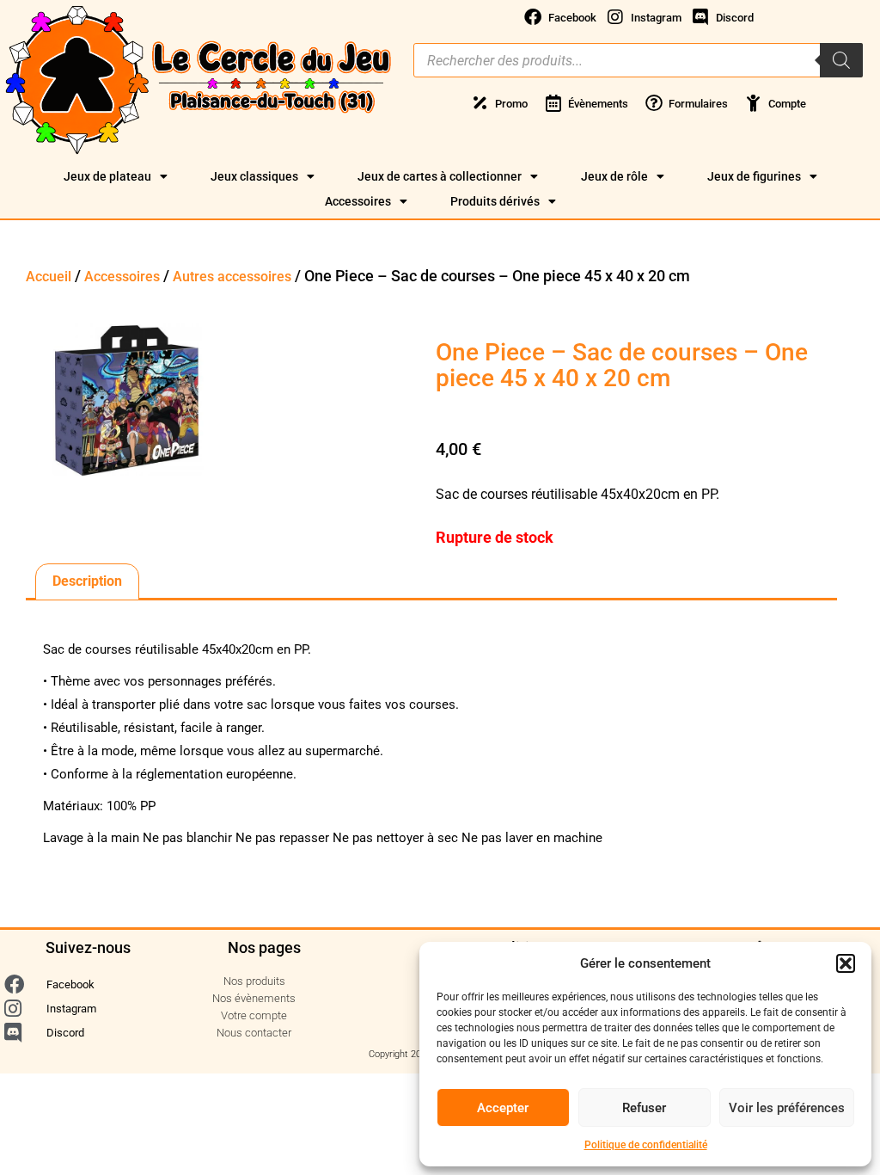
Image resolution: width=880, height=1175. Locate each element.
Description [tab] (87, 581)
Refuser (644, 1108)
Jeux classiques (254, 176)
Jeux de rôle (614, 176)
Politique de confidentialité (645, 1145)
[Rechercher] (841, 60)
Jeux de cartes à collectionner (440, 176)
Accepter (503, 1108)
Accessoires (358, 201)
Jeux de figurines (754, 176)
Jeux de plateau (107, 176)
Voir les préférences (787, 1108)
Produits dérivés (495, 201)
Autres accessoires (232, 276)
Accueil (48, 276)
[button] (845, 963)
